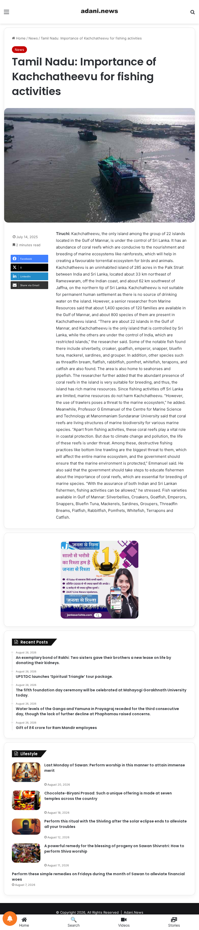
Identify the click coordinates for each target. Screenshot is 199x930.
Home (20, 38)
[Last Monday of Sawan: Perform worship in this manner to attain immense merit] (26, 772)
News (33, 38)
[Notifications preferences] (10, 918)
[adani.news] (99, 12)
